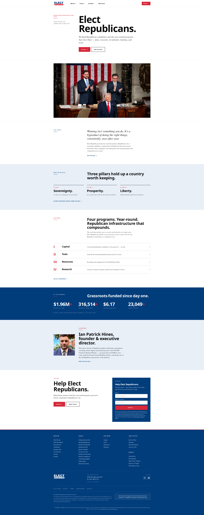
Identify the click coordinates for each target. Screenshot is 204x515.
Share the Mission (133, 444)
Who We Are (57, 440)
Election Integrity (83, 449)
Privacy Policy (137, 417)
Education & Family (84, 463)
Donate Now (132, 456)
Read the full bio (85, 361)
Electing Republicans (84, 442)
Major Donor (73, 404)
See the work (98, 49)
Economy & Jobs (83, 452)
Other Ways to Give (134, 466)
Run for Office (132, 440)
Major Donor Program (134, 461)
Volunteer (131, 442)
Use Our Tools (132, 447)
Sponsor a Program (134, 463)
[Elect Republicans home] (59, 3)
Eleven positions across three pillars (68, 201)
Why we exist (92, 155)
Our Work (90, 3)
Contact (56, 454)
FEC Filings (57, 488)
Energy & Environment (85, 454)
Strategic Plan (57, 449)
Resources (107, 444)
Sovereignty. (63, 191)
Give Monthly (132, 458)
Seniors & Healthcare (84, 456)
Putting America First (84, 440)
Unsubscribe (80, 488)
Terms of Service (113, 509)
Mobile (119, 399)
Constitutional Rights (84, 459)
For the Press (57, 452)
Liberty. (126, 191)
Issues (82, 3)
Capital (105, 440)
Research (106, 447)
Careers (56, 456)
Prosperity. (95, 191)
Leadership (57, 447)
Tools (105, 442)
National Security (83, 447)
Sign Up (131, 407)
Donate (145, 3)
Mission (73, 3)
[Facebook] (148, 478)
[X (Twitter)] (144, 478)
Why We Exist (57, 444)
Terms (72, 488)
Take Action (101, 3)
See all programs (60, 279)
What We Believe (58, 442)
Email (117, 392)
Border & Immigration (84, 444)
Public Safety (82, 461)
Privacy (65, 488)
